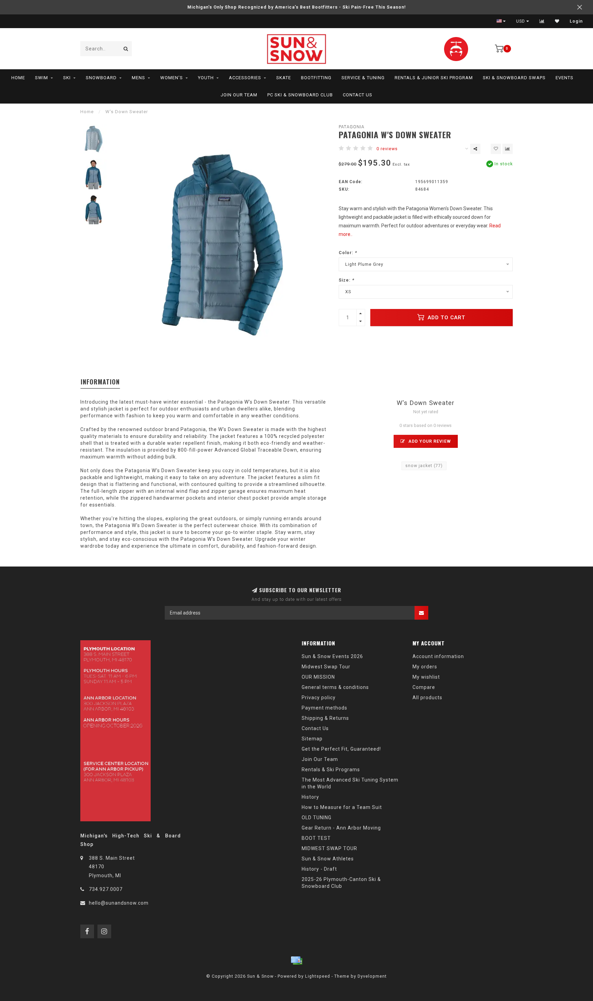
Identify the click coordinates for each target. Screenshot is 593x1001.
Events (564, 77)
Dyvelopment (372, 976)
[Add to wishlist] (496, 149)
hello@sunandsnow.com (119, 903)
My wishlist (426, 677)
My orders (424, 666)
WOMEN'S (171, 77)
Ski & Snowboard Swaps (514, 77)
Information (100, 381)
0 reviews (387, 148)
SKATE (283, 77)
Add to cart (445, 317)
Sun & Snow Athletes (328, 858)
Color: (348, 252)
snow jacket (424, 465)
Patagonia (351, 126)
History (310, 797)
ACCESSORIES (245, 77)
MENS (138, 77)
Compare (423, 687)
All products (427, 697)
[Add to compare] (507, 149)
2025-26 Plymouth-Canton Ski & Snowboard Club (341, 883)
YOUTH (206, 77)
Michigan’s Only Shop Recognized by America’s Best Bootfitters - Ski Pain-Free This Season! (296, 7)
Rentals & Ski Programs (331, 769)
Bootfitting (316, 77)
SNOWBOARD (101, 77)
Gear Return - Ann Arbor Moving (341, 828)
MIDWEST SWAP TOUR (329, 848)
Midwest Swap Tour (326, 666)
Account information (438, 656)
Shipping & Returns (325, 718)
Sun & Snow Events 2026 (332, 656)
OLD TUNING (317, 817)
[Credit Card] (296, 960)
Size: (346, 280)
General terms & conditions (335, 687)
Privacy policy (319, 697)
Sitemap (312, 738)
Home (18, 77)
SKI (67, 77)
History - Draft (319, 869)
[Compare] (542, 21)
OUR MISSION (318, 677)
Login (576, 21)
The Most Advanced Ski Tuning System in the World (350, 783)
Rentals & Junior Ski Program (434, 77)
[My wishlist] (557, 21)
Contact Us (357, 94)
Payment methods (324, 708)
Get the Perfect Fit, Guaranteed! (341, 749)
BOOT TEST (316, 838)
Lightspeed (317, 976)
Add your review (429, 441)
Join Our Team (239, 94)
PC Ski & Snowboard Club (300, 94)
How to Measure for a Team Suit (342, 807)
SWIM (41, 77)
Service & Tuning (363, 77)
